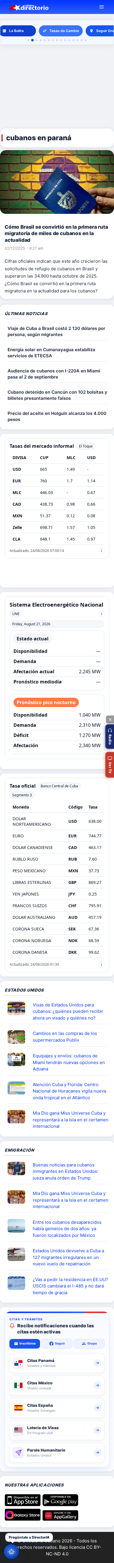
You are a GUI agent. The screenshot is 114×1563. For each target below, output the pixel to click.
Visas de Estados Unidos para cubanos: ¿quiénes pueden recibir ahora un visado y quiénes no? (68, 1011)
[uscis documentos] (19, 1283)
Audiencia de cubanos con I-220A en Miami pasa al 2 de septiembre (54, 374)
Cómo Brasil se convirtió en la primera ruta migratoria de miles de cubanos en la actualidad (56, 233)
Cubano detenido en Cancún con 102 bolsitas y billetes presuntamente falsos (57, 395)
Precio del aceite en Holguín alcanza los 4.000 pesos (57, 416)
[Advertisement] (57, 87)
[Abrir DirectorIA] (11, 1551)
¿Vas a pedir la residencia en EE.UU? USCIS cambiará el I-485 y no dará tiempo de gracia (70, 1286)
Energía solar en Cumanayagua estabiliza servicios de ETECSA (51, 352)
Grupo (92, 1343)
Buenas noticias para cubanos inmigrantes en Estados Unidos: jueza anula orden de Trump (65, 1171)
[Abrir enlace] (19, 1008)
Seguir (60, 1343)
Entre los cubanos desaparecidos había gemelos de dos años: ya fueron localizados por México (67, 1228)
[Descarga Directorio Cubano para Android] (60, 1504)
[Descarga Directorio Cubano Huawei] (60, 1518)
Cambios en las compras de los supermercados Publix (65, 1037)
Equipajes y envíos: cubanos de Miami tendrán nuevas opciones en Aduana (69, 1062)
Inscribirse (28, 1343)
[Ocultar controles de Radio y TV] (110, 719)
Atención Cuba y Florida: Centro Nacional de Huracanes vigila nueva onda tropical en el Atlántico (69, 1091)
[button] (109, 736)
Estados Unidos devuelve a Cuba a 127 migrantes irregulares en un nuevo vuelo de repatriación (68, 1257)
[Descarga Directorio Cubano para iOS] (23, 1504)
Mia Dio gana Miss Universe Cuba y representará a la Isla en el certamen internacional (70, 1119)
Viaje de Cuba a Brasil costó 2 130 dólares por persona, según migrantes (56, 331)
